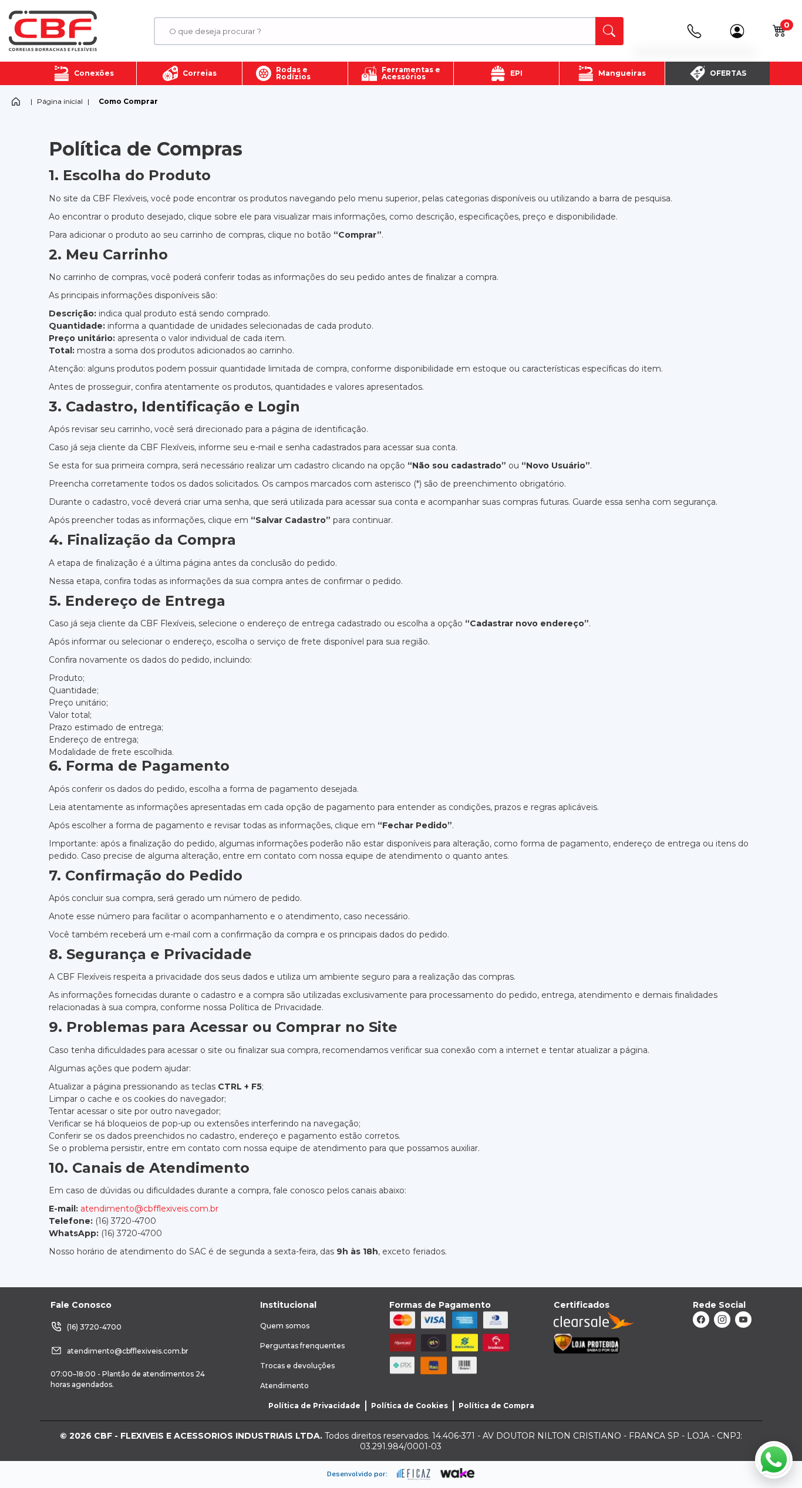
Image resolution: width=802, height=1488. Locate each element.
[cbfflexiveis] (53, 31)
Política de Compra (496, 1405)
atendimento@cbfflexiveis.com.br (149, 1208)
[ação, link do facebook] (701, 1319)
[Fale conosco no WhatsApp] (774, 1460)
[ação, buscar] (609, 31)
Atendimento (284, 1385)
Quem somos (284, 1325)
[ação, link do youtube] (743, 1319)
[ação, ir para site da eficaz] (414, 1474)
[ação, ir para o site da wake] (457, 1473)
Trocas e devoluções (297, 1365)
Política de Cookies (409, 1405)
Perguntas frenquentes (302, 1345)
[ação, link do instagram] (722, 1319)
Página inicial (60, 101)
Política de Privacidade (314, 1405)
